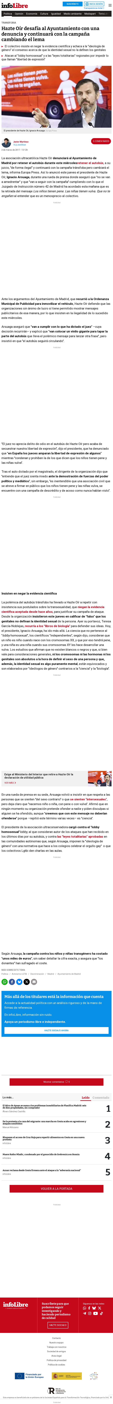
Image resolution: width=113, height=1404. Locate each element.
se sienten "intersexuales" (88, 799)
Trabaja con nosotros (56, 1347)
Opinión (19, 13)
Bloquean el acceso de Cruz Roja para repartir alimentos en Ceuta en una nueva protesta (43, 1138)
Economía (31, 13)
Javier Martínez (21, 142)
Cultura (44, 13)
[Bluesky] (94, 1308)
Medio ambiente (73, 13)
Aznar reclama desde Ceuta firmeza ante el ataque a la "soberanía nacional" (42, 1170)
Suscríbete (73, 4)
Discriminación (37, 974)
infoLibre (7, 1143)
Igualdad (56, 13)
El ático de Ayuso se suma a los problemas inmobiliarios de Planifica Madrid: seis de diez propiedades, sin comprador (44, 1106)
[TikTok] (101, 1313)
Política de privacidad (56, 1360)
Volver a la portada (56, 1189)
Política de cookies (56, 1365)
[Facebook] (89, 1308)
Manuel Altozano (11, 1127)
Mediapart (90, 13)
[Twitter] (99, 1308)
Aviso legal (56, 1356)
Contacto (56, 1338)
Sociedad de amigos (56, 1351)
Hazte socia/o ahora (56, 1030)
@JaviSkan (20, 145)
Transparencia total (93, 8)
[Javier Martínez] (6, 142)
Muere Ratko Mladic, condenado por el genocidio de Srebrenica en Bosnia (41, 1154)
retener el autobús (90, 163)
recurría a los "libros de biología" (47, 626)
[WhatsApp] (84, 1308)
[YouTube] (95, 1313)
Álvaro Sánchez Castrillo (14, 1111)
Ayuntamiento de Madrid (69, 974)
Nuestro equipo (56, 1342)
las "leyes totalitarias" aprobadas (80, 836)
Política (8, 13)
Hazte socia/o (58, 1325)
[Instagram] (89, 1313)
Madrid (51, 974)
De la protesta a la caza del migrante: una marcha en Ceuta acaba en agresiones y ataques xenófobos (44, 1122)
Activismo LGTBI (19, 974)
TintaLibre (104, 13)
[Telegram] (84, 1313)
